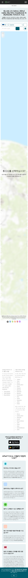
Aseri (18, 426)
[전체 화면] (25, 25)
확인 (14, 575)
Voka (18, 429)
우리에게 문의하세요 (18, 540)
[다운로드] (14, 442)
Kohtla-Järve (20, 384)
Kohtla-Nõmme (20, 427)
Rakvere (19, 390)
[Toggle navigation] (2, 2)
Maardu (19, 393)
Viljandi (19, 388)
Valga (18, 398)
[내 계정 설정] (25, 2)
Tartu (18, 381)
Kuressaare (19, 395)
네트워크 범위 (18, 28)
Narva (18, 383)
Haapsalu (19, 400)
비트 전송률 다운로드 (21, 28)
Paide (18, 403)
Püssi (18, 424)
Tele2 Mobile (7, 393)
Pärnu (18, 386)
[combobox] (4, 24)
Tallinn (18, 379)
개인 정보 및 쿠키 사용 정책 (21, 569)
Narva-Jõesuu (20, 421)
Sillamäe (19, 391)
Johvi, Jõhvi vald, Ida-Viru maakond (6, 387)
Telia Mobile (7, 391)
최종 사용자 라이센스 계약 (17, 570)
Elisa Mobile (7, 395)
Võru (18, 396)
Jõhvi (18, 402)
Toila (18, 422)
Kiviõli (18, 419)
